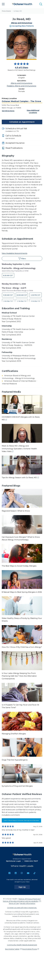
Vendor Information (27, 903)
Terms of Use (14, 903)
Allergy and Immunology (21, 23)
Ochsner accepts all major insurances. (22, 908)
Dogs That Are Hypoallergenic (15, 760)
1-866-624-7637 (31, 861)
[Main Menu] (3, 4)
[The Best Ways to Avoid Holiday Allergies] (22, 553)
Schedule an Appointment (21, 122)
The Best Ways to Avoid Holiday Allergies (19, 566)
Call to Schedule (13, 137)
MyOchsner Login (13, 861)
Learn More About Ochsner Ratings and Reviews (21, 820)
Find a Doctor (6, 11)
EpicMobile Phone (29, 949)
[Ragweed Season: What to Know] (22, 498)
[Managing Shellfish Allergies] (22, 721)
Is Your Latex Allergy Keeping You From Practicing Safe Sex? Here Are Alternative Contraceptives (19, 676)
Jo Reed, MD (17, 11)
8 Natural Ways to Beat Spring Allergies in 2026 (22, 592)
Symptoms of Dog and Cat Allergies (17, 786)
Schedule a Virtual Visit (16, 129)
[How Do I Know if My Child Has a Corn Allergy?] (22, 634)
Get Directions (8, 111)
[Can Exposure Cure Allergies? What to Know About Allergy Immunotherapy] (22, 524)
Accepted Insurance (15, 143)
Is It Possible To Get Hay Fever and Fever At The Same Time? (20, 706)
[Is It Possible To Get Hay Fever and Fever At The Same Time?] (22, 692)
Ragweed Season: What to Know (16, 511)
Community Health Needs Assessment (22, 945)
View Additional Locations (33, 111)
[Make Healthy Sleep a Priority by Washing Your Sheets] (22, 606)
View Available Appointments (14, 253)
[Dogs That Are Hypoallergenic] (22, 747)
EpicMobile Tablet (12, 949)
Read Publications (14, 148)
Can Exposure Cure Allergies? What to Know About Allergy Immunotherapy (21, 538)
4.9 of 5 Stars (21, 67)
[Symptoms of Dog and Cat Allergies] (22, 773)
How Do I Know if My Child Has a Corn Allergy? (22, 647)
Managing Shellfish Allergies (14, 734)
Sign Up (24, 887)
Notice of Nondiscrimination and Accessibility (20, 901)
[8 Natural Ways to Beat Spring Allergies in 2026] (22, 579)
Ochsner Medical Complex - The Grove (21, 101)
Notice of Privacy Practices (29, 899)
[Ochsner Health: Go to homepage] (22, 4)
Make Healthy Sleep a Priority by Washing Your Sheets (22, 619)
